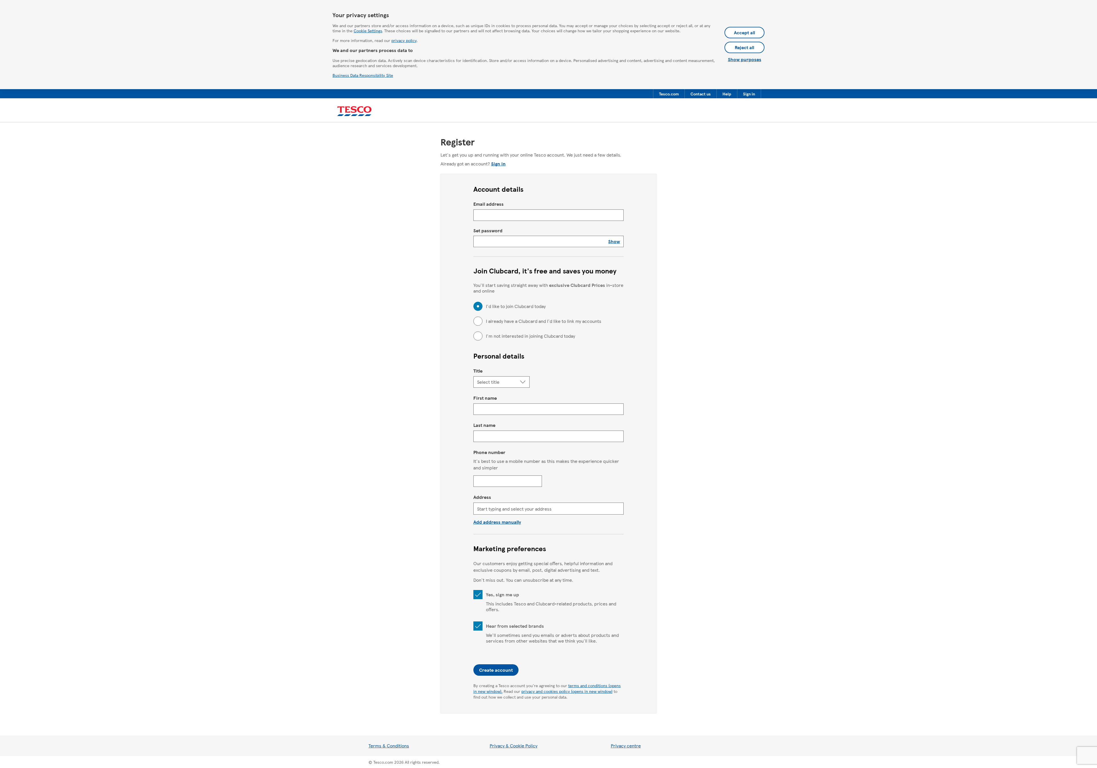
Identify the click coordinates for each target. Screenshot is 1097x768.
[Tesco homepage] (354, 111)
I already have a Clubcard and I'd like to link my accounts (543, 321)
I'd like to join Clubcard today (516, 306)
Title (478, 370)
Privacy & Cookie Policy (513, 745)
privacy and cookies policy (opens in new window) (566, 691)
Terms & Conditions (389, 745)
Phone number (489, 452)
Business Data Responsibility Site (363, 75)
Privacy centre (626, 745)
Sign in (498, 163)
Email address (488, 204)
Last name (484, 425)
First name (485, 398)
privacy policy (404, 40)
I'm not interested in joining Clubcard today (530, 336)
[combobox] (548, 508)
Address (482, 497)
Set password (488, 230)
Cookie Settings (368, 30)
